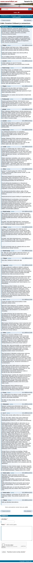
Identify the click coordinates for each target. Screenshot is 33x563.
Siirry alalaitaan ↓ (28, 20)
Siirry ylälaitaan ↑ (28, 511)
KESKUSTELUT (5, 16)
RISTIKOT (13, 16)
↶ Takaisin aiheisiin (5, 20)
